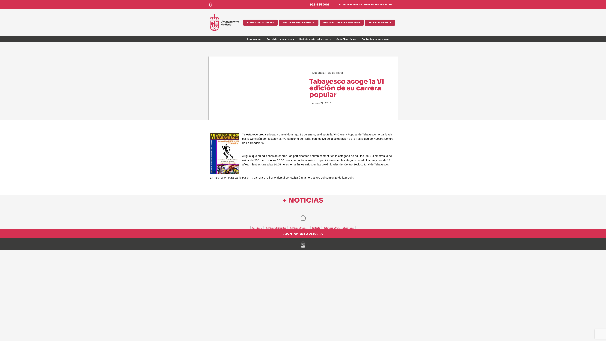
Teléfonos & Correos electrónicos (339, 228)
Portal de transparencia (280, 39)
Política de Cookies (299, 228)
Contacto (316, 228)
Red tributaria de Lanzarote (315, 39)
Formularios (254, 39)
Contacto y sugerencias (375, 39)
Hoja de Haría (334, 72)
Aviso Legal (257, 228)
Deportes (318, 72)
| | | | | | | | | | (303, 227)
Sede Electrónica (346, 39)
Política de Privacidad (276, 228)
